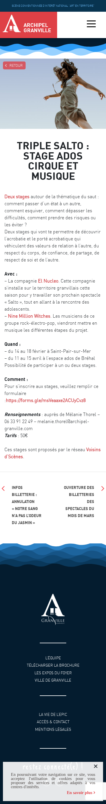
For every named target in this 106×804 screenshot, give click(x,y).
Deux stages (16, 196)
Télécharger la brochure (53, 665)
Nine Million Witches (29, 316)
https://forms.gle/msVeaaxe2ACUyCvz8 (46, 400)
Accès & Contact (53, 722)
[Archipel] (12, 25)
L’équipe (53, 658)
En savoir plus (79, 793)
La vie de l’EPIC (53, 714)
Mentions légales (53, 729)
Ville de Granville (53, 680)
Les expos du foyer (53, 673)
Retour (16, 65)
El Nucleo (48, 281)
